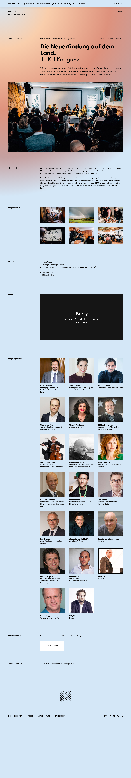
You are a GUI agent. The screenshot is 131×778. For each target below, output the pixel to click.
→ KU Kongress (52, 646)
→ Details (11, 262)
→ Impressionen (14, 208)
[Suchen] (122, 716)
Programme (55, 39)
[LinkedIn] (114, 716)
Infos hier (118, 3)
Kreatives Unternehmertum (17, 13)
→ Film (10, 295)
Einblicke (45, 39)
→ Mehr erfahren (14, 636)
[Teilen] (118, 716)
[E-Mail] (105, 716)
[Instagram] (110, 716)
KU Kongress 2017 (69, 39)
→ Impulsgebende (15, 359)
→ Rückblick (12, 168)
